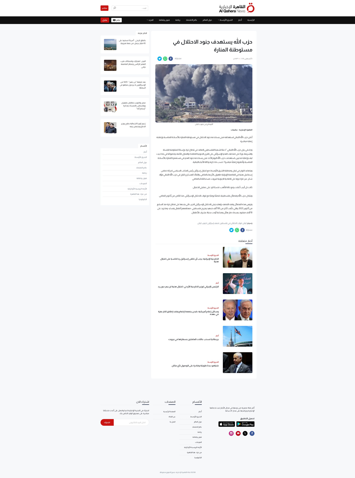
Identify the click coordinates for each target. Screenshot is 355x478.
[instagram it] (231, 433)
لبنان (244, 223)
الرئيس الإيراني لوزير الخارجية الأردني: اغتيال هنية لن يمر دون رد (188, 286)
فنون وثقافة (164, 20)
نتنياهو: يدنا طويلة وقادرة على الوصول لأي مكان (195, 365)
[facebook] (170, 58)
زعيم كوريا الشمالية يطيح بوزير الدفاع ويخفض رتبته (133, 125)
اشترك (107, 422)
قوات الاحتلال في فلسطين (231, 223)
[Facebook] (252, 433)
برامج (118, 20)
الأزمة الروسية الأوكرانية (137, 189)
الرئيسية (250, 20)
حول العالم (207, 20)
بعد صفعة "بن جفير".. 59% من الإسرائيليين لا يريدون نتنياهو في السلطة (133, 85)
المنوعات (143, 183)
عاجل (104, 20)
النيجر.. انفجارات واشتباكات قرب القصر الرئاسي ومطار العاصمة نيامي (133, 64)
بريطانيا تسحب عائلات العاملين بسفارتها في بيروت (193, 339)
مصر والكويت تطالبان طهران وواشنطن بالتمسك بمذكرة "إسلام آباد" (133, 106)
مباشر (104, 8)
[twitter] (159, 58)
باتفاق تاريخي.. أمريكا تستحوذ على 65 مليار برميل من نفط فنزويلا (132, 41)
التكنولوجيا (143, 199)
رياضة (177, 20)
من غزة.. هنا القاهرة (138, 194)
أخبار (240, 20)
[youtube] (238, 433)
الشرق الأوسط (226, 20)
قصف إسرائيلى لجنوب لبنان (208, 223)
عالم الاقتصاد (191, 20)
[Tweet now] (245, 433)
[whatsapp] (165, 58)
